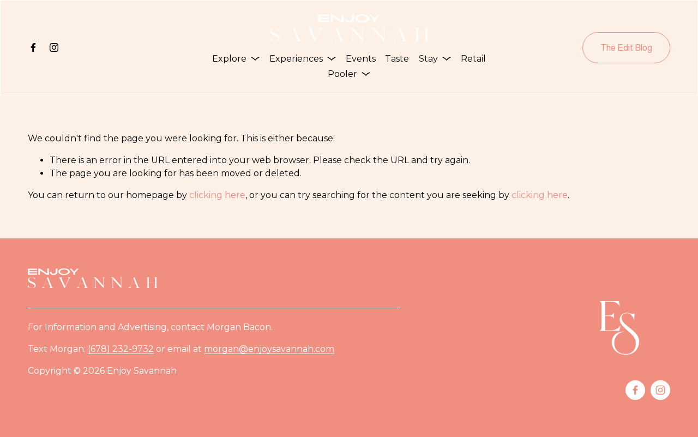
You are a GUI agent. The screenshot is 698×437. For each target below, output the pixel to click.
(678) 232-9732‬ (121, 349)
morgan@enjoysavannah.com (269, 349)
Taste (397, 58)
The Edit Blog (626, 47)
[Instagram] (54, 47)
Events (361, 58)
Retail (473, 58)
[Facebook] (33, 47)
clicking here (217, 195)
